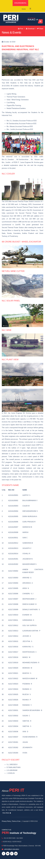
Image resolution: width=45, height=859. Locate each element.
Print (21, 29)
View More (6, 813)
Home (24, 9)
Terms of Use (16, 821)
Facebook (3, 853)
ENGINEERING (20, 3)
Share (41, 29)
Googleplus (12, 853)
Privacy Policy (6, 821)
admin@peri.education (11, 849)
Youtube (16, 853)
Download (30, 29)
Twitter (7, 853)
